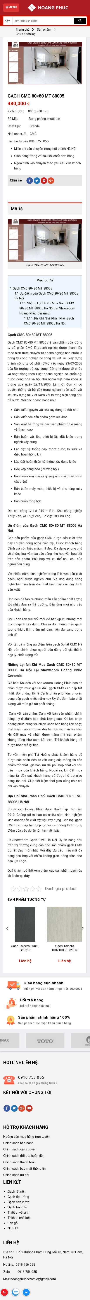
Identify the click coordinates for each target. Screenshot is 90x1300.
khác (15, 876)
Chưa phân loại (26, 34)
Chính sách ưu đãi (16, 1175)
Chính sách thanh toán (19, 1162)
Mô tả (17, 208)
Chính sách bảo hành (18, 1143)
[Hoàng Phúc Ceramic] (48, 7)
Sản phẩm (44, 29)
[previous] (7, 937)
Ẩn (51, 280)
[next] (82, 937)
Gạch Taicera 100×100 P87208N (65, 948)
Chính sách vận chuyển (19, 1149)
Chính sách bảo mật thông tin (24, 1169)
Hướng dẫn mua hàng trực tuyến (26, 1137)
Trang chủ (22, 29)
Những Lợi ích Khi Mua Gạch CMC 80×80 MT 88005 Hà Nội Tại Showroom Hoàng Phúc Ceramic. (47, 308)
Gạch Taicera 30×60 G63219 (25, 948)
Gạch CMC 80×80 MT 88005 (31, 288)
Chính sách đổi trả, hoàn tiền (23, 1156)
